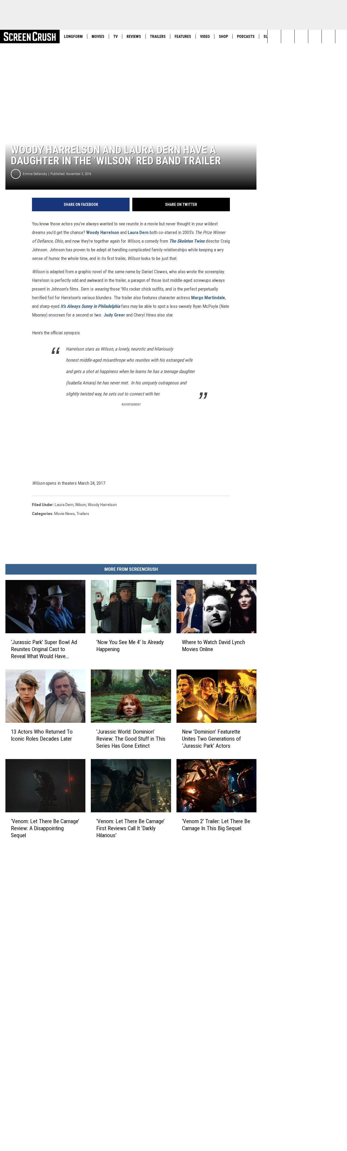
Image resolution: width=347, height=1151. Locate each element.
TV (115, 36)
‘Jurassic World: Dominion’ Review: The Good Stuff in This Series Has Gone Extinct (130, 738)
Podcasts (246, 36)
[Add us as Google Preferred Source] (287, 36)
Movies (98, 36)
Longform (73, 36)
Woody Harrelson (102, 232)
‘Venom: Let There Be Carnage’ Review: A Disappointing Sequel (45, 828)
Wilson (80, 505)
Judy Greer (114, 315)
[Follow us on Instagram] (301, 36)
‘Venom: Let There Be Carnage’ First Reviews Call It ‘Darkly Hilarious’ (130, 828)
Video (205, 36)
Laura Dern (138, 232)
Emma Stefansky (35, 174)
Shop (223, 36)
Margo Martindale (208, 297)
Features (183, 36)
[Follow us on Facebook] (328, 36)
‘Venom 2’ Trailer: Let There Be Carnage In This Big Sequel (216, 825)
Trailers (158, 36)
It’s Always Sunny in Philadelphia (90, 306)
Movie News (64, 514)
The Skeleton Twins (187, 241)
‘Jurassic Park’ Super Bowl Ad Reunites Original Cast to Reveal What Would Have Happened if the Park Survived (44, 649)
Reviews (134, 36)
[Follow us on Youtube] (315, 36)
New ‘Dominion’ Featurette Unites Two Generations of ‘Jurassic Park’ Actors (211, 738)
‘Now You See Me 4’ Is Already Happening (130, 645)
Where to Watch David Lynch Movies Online (213, 645)
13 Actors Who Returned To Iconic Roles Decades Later (42, 735)
